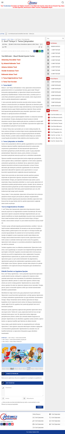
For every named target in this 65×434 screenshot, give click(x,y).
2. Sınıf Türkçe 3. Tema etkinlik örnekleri (12, 341)
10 (41, 368)
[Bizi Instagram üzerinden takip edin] (7, 424)
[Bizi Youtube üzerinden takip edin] (12, 424)
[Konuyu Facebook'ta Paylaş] (34, 51)
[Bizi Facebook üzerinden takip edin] (1, 424)
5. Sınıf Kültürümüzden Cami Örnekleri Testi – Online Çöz (20, 33)
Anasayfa (4, 39)
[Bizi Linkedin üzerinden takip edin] (9, 424)
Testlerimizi (7, 6)
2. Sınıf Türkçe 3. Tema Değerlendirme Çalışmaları (14, 339)
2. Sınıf (8, 39)
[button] (4, 368)
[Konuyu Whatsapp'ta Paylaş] (40, 51)
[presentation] (4, 354)
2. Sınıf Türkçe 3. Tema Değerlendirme (16, 337)
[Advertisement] (32, 20)
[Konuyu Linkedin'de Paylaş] (42, 51)
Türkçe (12, 39)
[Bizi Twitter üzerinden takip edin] (4, 424)
